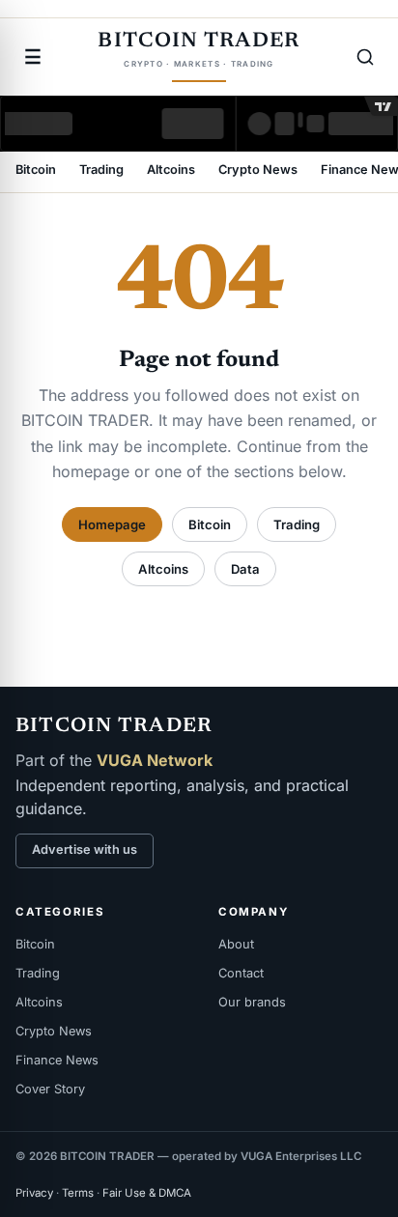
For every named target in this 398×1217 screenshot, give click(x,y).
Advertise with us (84, 849)
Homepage (112, 524)
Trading (101, 170)
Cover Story (50, 1089)
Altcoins (171, 170)
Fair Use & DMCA (146, 1193)
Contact (241, 973)
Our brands (252, 1002)
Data (245, 569)
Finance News (57, 1060)
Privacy (34, 1193)
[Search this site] (365, 57)
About (236, 944)
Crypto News (258, 170)
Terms (78, 1193)
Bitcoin (35, 170)
